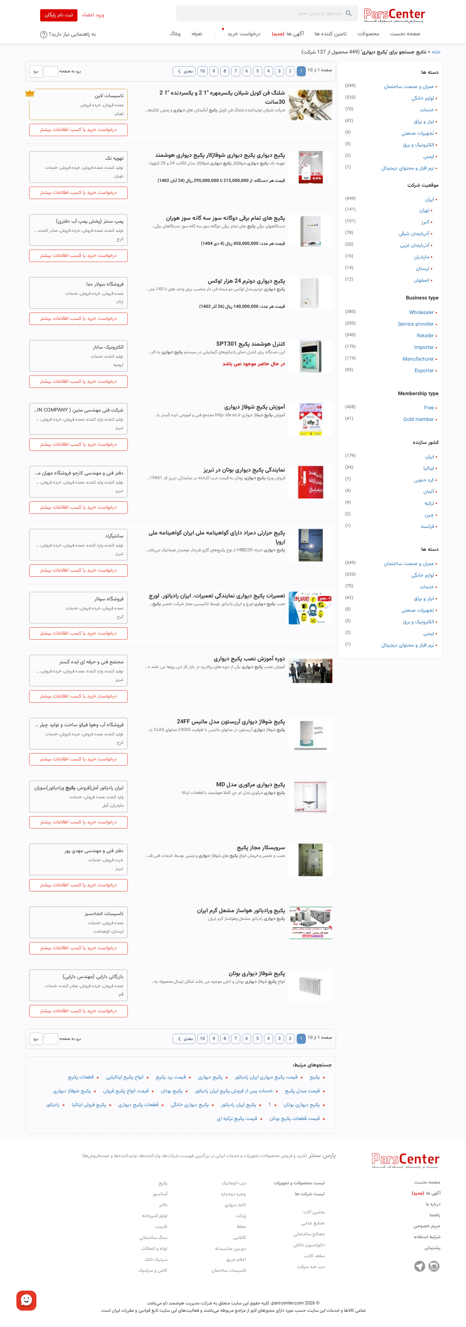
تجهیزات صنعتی (418, 134)
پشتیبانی (432, 1248)
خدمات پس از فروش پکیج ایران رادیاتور (234, 1091)
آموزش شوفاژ (254, 407)
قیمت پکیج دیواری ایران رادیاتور (266, 1077)
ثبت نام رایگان (59, 15)
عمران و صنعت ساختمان (409, 87)
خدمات (427, 110)
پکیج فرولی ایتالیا (89, 1105)
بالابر (163, 1205)
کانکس (239, 1237)
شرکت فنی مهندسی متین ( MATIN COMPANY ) (78, 410)
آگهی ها (426, 1193)
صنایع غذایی (313, 1223)
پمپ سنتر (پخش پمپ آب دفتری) (89, 222)
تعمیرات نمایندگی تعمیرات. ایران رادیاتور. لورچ (217, 596)
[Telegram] (419, 1266)
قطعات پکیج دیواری (138, 1105)
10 (202, 71)
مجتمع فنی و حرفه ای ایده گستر (91, 662)
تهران (424, 211)
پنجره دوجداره (233, 1194)
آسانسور (160, 1194)
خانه (436, 52)
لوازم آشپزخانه (154, 1216)
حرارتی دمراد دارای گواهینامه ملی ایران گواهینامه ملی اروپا (217, 538)
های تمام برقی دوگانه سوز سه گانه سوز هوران (225, 218)
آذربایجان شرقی (414, 234)
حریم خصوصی (427, 1226)
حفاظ (241, 1227)
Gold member (418, 420)
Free (429, 408)
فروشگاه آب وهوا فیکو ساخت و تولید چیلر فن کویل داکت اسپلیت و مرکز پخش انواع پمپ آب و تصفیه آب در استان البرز (78, 725)
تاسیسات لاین (109, 96)
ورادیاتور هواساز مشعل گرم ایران (241, 910)
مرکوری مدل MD (250, 785)
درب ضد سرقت (311, 1267)
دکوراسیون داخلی (309, 1245)
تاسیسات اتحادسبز (104, 914)
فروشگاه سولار (108, 599)
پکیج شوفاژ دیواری (72, 1091)
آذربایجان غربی (414, 246)
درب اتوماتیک (234, 1183)
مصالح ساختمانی (309, 1234)
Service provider (416, 325)
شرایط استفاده (427, 1237)
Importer (424, 348)
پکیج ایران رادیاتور (238, 1105)
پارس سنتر (209, 1156)
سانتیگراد (114, 536)
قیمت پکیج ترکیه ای (237, 1119)
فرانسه (427, 527)
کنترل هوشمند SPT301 (250, 344)
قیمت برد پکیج (171, 1077)
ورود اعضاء (93, 15)
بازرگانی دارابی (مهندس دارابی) (93, 977)
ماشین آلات (314, 1212)
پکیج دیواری (210, 1077)
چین (429, 515)
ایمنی (428, 157)
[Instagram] (434, 1266)
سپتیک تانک (156, 1259)
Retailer (425, 336)
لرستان (422, 269)
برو (36, 71)
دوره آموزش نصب (249, 659)
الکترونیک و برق (418, 145)
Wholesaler (421, 313)
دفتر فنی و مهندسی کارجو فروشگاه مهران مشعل (78, 473)
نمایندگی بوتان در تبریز (244, 470)
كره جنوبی (424, 480)
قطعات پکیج (81, 1077)
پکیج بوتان (171, 1091)
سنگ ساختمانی (153, 1237)
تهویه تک (114, 159)
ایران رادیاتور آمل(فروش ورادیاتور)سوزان (78, 788)
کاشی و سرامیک (152, 1270)
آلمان (428, 492)
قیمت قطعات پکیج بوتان (294, 1119)
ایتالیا (428, 469)
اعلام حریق (236, 1259)
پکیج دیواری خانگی (190, 1105)
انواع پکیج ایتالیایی (124, 1077)
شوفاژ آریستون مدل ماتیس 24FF (231, 722)
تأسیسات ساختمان (229, 1270)
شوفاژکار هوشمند (220, 155)
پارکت (241, 1216)
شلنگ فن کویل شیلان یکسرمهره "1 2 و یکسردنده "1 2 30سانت (222, 98)
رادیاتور (52, 1105)
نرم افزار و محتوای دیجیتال (408, 168)
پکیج (315, 1077)
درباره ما (433, 1204)
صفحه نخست (427, 1182)
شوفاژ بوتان (257, 973)
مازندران (421, 257)
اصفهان (421, 281)
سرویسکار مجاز (261, 848)
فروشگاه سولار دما (104, 285)
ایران (429, 200)
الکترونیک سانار (108, 347)
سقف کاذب (314, 1256)
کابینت (161, 1227)
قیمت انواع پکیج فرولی (126, 1091)
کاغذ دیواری (235, 1205)
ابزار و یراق (424, 122)
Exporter (424, 371)
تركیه (429, 504)
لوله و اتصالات (154, 1248)
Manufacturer (418, 359)
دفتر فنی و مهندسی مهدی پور (93, 851)
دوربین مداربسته (230, 1248)
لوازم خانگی (422, 99)
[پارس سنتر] (395, 15)
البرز (425, 222)
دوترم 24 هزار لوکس (246, 281)
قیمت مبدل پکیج (302, 1091)
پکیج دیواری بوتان (302, 1105)
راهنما (435, 1215)
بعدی (184, 71)
